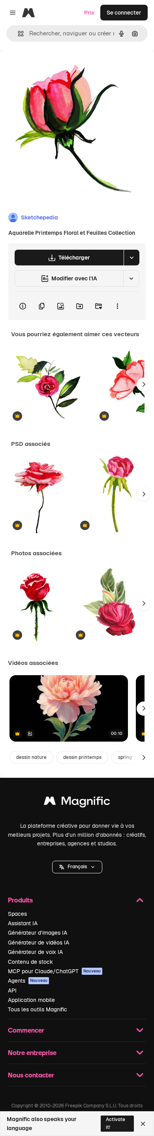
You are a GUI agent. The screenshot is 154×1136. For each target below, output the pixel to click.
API (12, 990)
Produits (20, 900)
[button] (77, 867)
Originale (52, 67)
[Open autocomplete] (17, 34)
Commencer (26, 1030)
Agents (27, 980)
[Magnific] (77, 803)
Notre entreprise (32, 1052)
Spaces (17, 913)
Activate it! (115, 1123)
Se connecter (124, 12)
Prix (89, 12)
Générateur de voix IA (35, 952)
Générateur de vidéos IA (38, 942)
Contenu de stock (30, 961)
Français (77, 867)
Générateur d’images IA (37, 932)
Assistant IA (23, 923)
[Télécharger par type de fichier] (131, 257)
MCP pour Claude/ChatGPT (54, 971)
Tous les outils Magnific (37, 1009)
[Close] (143, 1124)
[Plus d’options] (117, 306)
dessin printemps (82, 757)
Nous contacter (31, 1075)
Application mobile (31, 999)
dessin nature (31, 757)
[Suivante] (144, 384)
